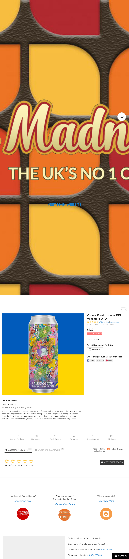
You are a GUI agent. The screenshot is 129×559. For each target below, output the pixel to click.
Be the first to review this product (20, 465)
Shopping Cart (93, 439)
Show (120, 556)
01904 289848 (95, 555)
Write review (104, 322)
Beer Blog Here (106, 501)
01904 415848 (105, 549)
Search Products (17, 439)
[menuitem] (121, 309)
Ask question (115, 322)
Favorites (74, 439)
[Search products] (121, 116)
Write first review (113, 462)
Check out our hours (64, 504)
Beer (96, 324)
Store (89, 324)
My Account (36, 439)
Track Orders (55, 439)
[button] (95, 349)
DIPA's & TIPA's (108, 324)
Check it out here (22, 501)
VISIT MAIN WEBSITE (64, 204)
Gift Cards (112, 439)
